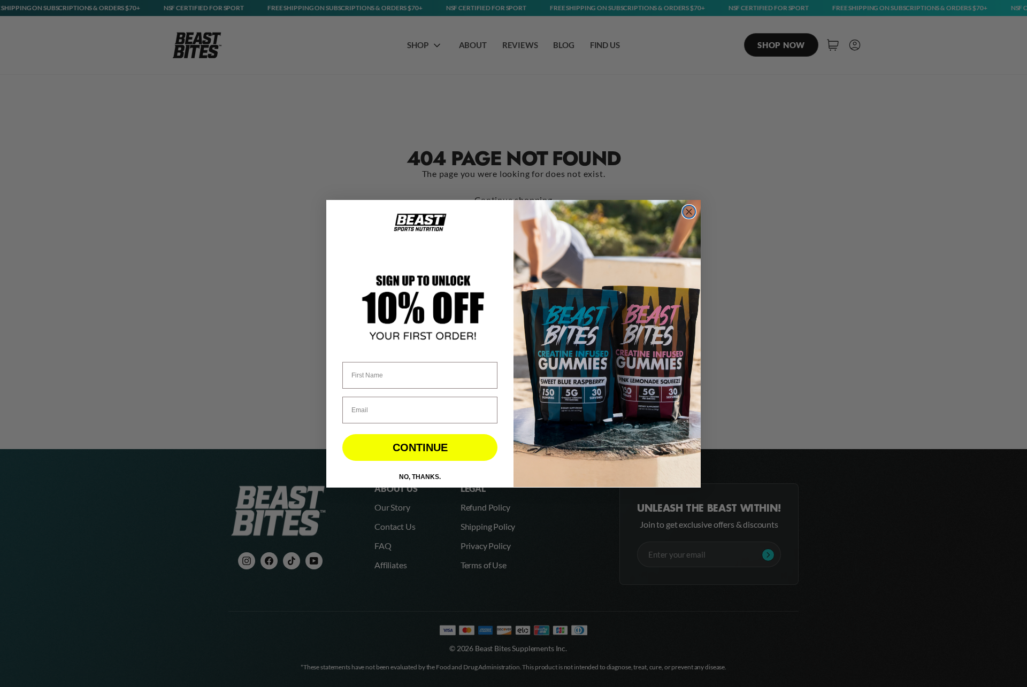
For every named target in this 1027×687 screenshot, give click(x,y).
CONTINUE (420, 447)
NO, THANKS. (420, 476)
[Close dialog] (689, 211)
